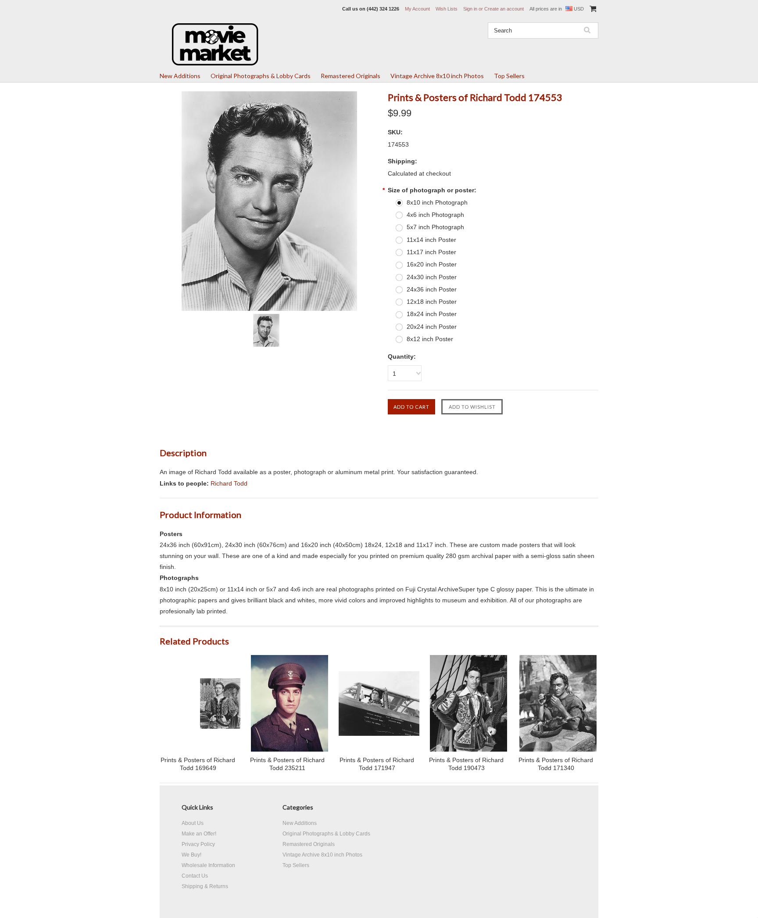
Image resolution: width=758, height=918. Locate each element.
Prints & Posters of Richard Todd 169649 (198, 763)
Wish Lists (447, 8)
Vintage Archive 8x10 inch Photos (437, 75)
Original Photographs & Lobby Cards (261, 75)
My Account (417, 8)
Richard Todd (229, 483)
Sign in (470, 8)
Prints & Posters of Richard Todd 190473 (466, 763)
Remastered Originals (350, 75)
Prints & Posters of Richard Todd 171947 (377, 763)
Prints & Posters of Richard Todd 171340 (555, 763)
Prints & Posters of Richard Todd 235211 (287, 763)
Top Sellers (509, 75)
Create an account (504, 8)
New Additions (180, 75)
